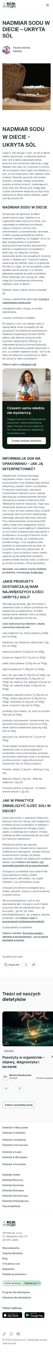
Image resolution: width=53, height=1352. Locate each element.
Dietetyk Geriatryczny (15, 1195)
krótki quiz (37, 572)
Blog (5, 1258)
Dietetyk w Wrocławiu (14, 1157)
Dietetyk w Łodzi (11, 1152)
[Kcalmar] (8, 5)
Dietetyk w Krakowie (14, 1139)
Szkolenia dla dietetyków (16, 1297)
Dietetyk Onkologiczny (15, 1200)
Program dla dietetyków (16, 1292)
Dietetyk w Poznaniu (14, 1164)
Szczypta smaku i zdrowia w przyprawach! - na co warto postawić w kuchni (25, 937)
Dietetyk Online (11, 1174)
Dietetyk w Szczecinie (15, 1145)
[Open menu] (48, 5)
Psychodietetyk (11, 1206)
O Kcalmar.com (11, 1263)
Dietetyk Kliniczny (12, 1179)
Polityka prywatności (14, 1274)
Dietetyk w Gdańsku (13, 1132)
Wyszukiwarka (10, 1248)
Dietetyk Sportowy (13, 1185)
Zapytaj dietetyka (12, 1253)
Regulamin (8, 1269)
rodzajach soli (28, 364)
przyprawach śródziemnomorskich (22, 921)
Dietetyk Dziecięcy (13, 1190)
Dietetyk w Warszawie (15, 1127)
